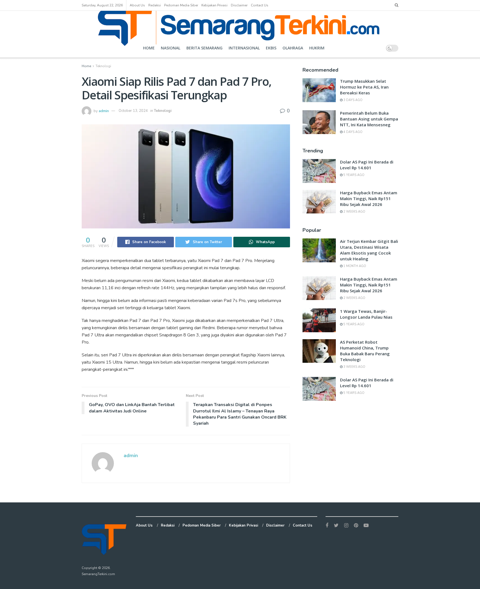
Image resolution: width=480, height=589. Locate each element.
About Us (137, 5)
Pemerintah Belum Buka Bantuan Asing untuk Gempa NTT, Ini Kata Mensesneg (369, 118)
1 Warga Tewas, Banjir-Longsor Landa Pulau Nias (366, 314)
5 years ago (353, 175)
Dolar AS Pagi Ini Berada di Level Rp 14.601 (366, 164)
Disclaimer (239, 5)
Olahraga (292, 48)
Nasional (170, 48)
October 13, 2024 (133, 110)
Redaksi (154, 5)
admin (104, 110)
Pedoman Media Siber (181, 5)
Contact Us (259, 5)
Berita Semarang (204, 48)
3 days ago (352, 100)
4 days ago (352, 132)
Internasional (244, 48)
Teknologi (103, 66)
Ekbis (271, 48)
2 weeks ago (353, 212)
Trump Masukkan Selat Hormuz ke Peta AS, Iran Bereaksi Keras (364, 86)
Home (149, 48)
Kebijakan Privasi (214, 5)
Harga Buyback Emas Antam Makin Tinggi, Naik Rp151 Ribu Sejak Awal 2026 (368, 198)
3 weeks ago (353, 367)
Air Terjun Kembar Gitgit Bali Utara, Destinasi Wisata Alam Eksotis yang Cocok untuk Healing (369, 249)
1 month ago (354, 266)
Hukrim (316, 48)
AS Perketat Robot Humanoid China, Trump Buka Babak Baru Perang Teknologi (365, 350)
